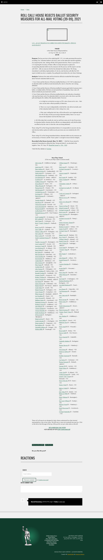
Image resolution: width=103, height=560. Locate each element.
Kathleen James (39, 300)
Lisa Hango (38, 281)
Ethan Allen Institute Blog (51, 539)
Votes (56, 502)
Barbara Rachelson (64, 281)
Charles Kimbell (39, 308)
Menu (5, 2)
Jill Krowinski (38, 315)
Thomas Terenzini (63, 362)
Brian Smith (62, 331)
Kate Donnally (39, 254)
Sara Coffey (38, 229)
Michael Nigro (63, 231)
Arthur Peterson (63, 275)
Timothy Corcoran (40, 242)
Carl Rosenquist (63, 291)
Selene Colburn (39, 231)
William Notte (63, 239)
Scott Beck (38, 179)
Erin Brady (38, 194)
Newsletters (51, 545)
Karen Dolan (38, 250)
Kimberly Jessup (39, 304)
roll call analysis (49, 444)
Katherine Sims (63, 322)
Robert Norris (62, 235)
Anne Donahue (39, 256)
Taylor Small (62, 327)
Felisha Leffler (39, 329)
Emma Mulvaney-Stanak (66, 223)
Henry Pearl (62, 272)
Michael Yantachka (64, 412)
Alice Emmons (39, 263)
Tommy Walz (62, 385)
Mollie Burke (38, 211)
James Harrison (39, 284)
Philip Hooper (39, 294)
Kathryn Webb (63, 388)
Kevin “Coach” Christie (41, 223)
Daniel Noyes (63, 241)
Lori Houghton (39, 296)
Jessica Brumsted (39, 207)
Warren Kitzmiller (40, 311)
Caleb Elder (38, 261)
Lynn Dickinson (39, 248)
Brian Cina (38, 227)
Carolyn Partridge (64, 264)
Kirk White (62, 392)
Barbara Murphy (63, 227)
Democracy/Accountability (38, 444)
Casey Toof (62, 372)
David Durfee (38, 259)
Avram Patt (62, 268)
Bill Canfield (38, 219)
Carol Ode (62, 247)
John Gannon (38, 269)
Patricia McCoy (63, 198)
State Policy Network (51, 542)
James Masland (63, 179)
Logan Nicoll (62, 229)
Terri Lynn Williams (64, 401)
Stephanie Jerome (40, 302)
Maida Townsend (64, 374)
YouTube (49, 149)
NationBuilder (70, 554)
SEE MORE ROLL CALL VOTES (57, 428)
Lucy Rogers (62, 289)
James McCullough (64, 202)
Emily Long (62, 167)
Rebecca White (63, 394)
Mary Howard (39, 298)
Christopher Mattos (64, 184)
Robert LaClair (39, 319)
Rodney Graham (39, 277)
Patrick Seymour (63, 310)
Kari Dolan (38, 252)
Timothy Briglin (39, 200)
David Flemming (36, 502)
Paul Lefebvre (39, 325)
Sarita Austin (38, 173)
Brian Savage (63, 300)
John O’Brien (63, 243)
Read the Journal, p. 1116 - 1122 (58, 145)
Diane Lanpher (39, 323)
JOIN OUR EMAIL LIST (64, 429)
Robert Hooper (39, 290)
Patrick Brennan (39, 196)
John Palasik (62, 258)
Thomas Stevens (63, 345)
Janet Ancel (38, 167)
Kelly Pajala (62, 254)
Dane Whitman (63, 397)
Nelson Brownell (39, 204)
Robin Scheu (62, 302)
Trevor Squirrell (63, 337)
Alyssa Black (38, 184)
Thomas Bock (38, 188)
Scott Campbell (39, 217)
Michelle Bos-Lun (40, 192)
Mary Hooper (39, 292)
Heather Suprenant (64, 356)
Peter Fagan (38, 265)
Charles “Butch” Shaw (65, 312)
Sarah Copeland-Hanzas (42, 238)
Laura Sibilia (62, 320)
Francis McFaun (63, 206)
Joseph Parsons (63, 260)
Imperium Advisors (80, 554)
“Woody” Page (63, 250)
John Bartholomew (40, 175)
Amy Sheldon (62, 316)
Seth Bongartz (39, 190)
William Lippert (63, 163)
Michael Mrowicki (64, 218)
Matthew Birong (39, 182)
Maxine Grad (39, 275)
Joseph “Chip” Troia (64, 376)
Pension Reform (51, 537)
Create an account (43, 480)
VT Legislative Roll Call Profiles (51, 540)
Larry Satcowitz (63, 295)
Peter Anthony (39, 169)
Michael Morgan (64, 210)
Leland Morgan (63, 208)
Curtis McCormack (64, 193)
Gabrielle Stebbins (64, 341)
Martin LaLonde (39, 321)
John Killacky (38, 306)
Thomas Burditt (39, 209)
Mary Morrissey (63, 214)
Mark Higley (38, 288)
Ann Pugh (61, 279)
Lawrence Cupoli (39, 246)
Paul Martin (62, 177)
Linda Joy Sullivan (64, 352)
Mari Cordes (38, 244)
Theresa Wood (63, 404)
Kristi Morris (62, 212)
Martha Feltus (39, 267)
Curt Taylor (62, 360)
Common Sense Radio (51, 543)
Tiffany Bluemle (39, 186)
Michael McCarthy (64, 188)
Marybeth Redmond (64, 285)
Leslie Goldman (39, 271)
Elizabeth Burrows (40, 213)
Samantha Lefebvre (40, 327)
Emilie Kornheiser (40, 313)
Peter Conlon (39, 236)
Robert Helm (38, 286)
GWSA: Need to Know (51, 536)
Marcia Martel (63, 173)
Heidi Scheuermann (64, 306)
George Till (62, 366)
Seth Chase (38, 221)
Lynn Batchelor (39, 177)
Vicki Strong (62, 349)
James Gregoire (39, 279)
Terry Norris (62, 237)
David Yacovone (63, 408)
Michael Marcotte (64, 169)
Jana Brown (38, 202)
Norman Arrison (39, 171)
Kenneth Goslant (39, 273)
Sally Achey (38, 163)
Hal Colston (38, 234)
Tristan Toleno (62, 368)
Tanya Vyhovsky (63, 381)
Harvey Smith (62, 333)
